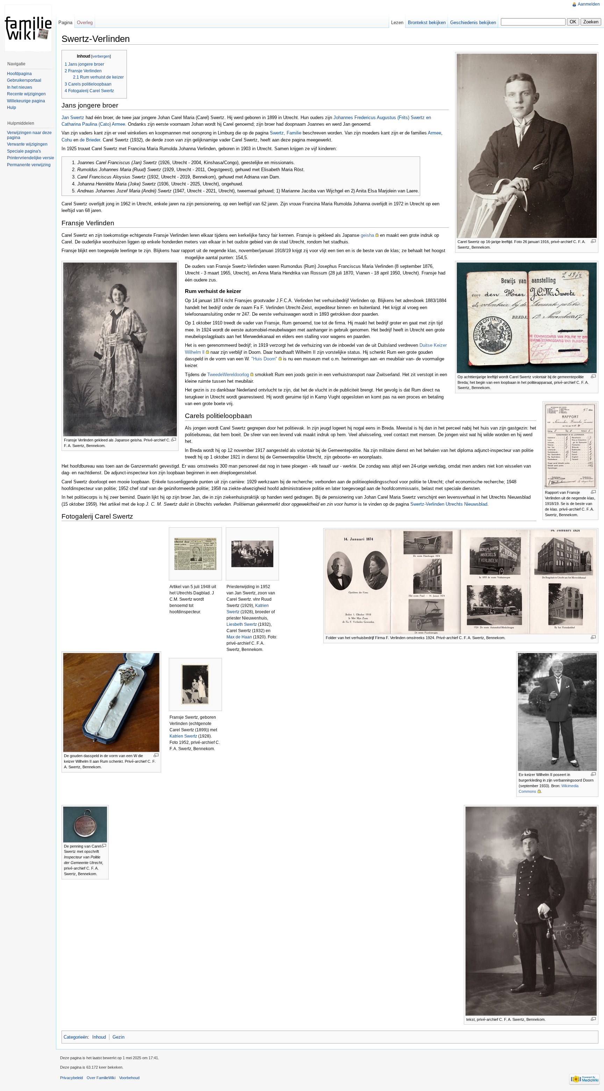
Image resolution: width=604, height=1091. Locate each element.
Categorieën (76, 1037)
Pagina (65, 22)
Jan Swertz (73, 117)
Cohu (67, 139)
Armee (434, 133)
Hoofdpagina (19, 73)
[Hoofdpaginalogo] (28, 28)
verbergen (101, 56)
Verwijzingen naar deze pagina (29, 135)
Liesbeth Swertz (241, 624)
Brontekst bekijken (427, 22)
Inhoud (99, 1037)
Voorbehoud (129, 1078)
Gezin (118, 1037)
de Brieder (90, 139)
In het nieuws (19, 87)
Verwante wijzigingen (27, 144)
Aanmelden (589, 4)
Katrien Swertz (183, 736)
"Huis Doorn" (264, 358)
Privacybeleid (71, 1078)
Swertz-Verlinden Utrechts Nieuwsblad (448, 504)
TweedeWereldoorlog (228, 374)
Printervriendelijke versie (30, 157)
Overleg (85, 22)
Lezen (397, 22)
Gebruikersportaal (24, 80)
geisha (367, 235)
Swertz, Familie (285, 133)
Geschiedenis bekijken (473, 22)
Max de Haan (239, 637)
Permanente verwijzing (29, 164)
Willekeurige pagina (26, 100)
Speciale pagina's (24, 151)
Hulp (11, 107)
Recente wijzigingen (26, 93)
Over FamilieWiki (101, 1078)
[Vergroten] (593, 241)
